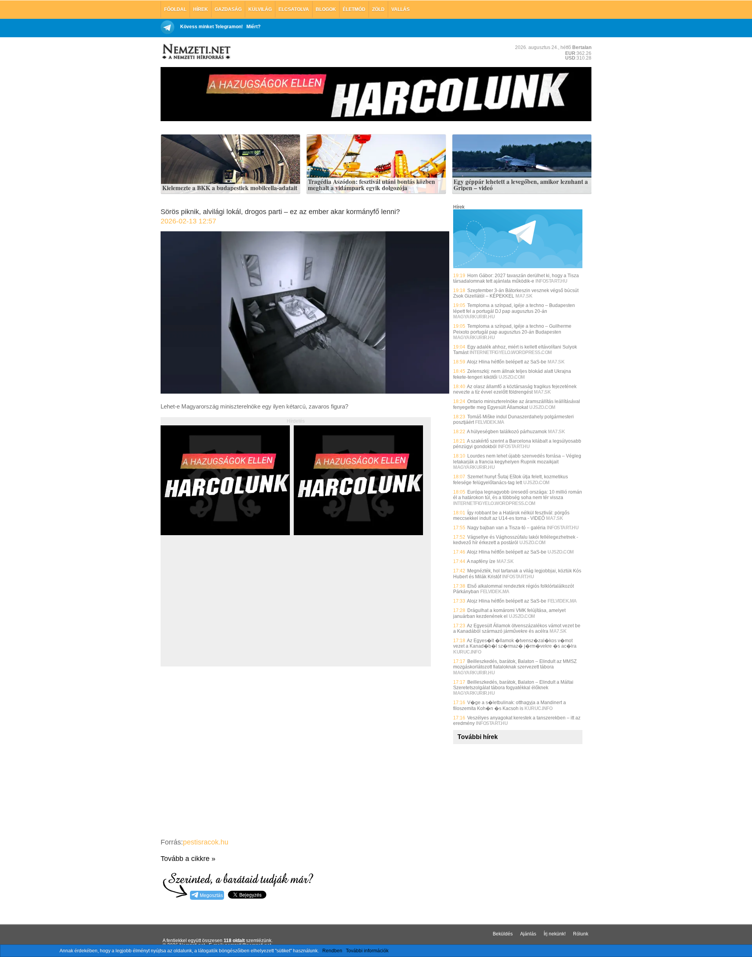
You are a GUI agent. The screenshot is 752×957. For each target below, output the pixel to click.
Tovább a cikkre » (188, 859)
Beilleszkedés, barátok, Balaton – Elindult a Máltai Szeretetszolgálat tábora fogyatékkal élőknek (513, 684)
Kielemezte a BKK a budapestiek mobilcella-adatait (229, 188)
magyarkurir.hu (474, 317)
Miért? (253, 26)
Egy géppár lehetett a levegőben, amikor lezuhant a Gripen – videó (521, 185)
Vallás (400, 9)
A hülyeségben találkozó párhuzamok (507, 431)
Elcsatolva (293, 9)
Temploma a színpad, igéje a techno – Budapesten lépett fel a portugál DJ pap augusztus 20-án (514, 308)
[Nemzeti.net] (196, 51)
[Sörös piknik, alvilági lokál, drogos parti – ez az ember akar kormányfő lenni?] (305, 391)
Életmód (354, 9)
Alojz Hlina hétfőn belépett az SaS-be (506, 362)
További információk (367, 950)
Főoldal (175, 9)
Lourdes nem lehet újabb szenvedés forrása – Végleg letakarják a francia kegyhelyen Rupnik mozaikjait (517, 458)
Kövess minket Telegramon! (211, 26)
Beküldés (503, 934)
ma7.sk (523, 296)
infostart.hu (551, 281)
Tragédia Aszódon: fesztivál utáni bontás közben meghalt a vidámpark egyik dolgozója (371, 185)
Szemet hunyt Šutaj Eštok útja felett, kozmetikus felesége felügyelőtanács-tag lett (510, 479)
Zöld (378, 9)
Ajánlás (528, 934)
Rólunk (580, 934)
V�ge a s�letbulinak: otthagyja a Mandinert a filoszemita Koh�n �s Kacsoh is (509, 705)
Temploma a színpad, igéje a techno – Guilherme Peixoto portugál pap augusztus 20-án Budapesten (512, 328)
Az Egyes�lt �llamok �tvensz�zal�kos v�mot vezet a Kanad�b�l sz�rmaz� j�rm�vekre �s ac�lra (515, 643)
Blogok (326, 9)
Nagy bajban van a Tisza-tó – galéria (506, 527)
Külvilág (260, 9)
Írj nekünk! (555, 934)
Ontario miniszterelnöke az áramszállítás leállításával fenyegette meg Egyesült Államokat (516, 404)
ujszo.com (512, 377)
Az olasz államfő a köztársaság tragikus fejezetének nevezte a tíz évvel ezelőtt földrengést (515, 389)
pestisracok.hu (205, 842)
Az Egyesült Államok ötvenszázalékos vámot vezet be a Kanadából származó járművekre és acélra (516, 628)
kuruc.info (467, 652)
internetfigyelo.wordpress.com (511, 352)
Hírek (200, 9)
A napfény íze (481, 561)
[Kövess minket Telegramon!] (517, 266)
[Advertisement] (226, 610)
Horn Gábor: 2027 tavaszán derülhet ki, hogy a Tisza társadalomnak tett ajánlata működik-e (516, 278)
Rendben (332, 950)
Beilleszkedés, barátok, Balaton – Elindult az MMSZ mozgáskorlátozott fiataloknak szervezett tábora (515, 664)
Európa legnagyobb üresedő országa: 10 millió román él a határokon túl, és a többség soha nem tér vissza (517, 494)
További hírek (477, 737)
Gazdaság (228, 9)
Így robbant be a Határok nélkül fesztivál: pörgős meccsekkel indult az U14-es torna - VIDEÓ (511, 515)
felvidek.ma (489, 422)
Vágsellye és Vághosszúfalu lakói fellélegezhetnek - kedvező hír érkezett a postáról (515, 539)
